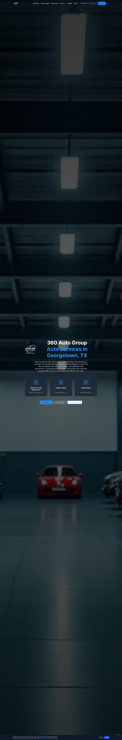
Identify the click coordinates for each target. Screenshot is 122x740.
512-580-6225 (93, 3)
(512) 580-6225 (76, 402)
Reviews (70, 3)
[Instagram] (83, 3)
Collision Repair (45, 3)
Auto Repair (36, 3)
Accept (106, 737)
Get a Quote (102, 3)
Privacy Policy (45, 738)
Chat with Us (61, 402)
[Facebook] (81, 3)
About (75, 3)
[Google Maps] (86, 3)
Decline (101, 737)
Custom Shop (54, 3)
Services (62, 3)
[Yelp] (85, 3)
